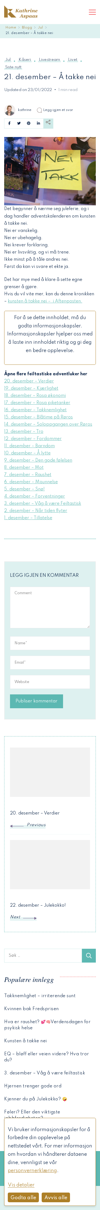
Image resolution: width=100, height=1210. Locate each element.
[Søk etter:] (43, 956)
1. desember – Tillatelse (28, 518)
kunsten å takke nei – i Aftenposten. (45, 301)
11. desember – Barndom (29, 446)
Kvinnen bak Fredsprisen (31, 1009)
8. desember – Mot (24, 468)
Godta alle (23, 1197)
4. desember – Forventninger (34, 496)
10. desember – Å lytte (27, 453)
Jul (8, 60)
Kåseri (25, 60)
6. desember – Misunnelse (31, 482)
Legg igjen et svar (58, 110)
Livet (72, 60)
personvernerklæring (32, 1170)
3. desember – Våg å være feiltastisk (44, 1073)
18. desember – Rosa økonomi (35, 396)
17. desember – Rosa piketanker (37, 403)
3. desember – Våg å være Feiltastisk (42, 503)
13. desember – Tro (23, 432)
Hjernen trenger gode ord (32, 1086)
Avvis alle (55, 1197)
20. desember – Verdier (29, 381)
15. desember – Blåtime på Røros (38, 417)
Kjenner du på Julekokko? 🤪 (35, 1099)
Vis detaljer (21, 1185)
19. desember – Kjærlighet (31, 388)
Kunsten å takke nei (25, 1041)
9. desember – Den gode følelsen (38, 460)
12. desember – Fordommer (33, 439)
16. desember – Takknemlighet (35, 410)
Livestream (49, 60)
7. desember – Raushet (27, 475)
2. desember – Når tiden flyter (35, 511)
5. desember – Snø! (24, 489)
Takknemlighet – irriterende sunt (40, 996)
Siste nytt (13, 67)
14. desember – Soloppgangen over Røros (48, 424)
